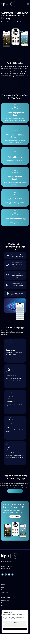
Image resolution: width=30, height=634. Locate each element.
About (2, 587)
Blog (2, 602)
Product (3, 584)
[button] (27, 4)
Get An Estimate (15, 516)
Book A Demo (4, 595)
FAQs (2, 605)
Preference (15, 622)
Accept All (15, 629)
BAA (2, 608)
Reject (15, 625)
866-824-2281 (4, 564)
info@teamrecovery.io (6, 561)
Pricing (2, 589)
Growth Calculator (5, 597)
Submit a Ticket (4, 592)
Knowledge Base (5, 600)
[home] (8, 4)
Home (2, 582)
